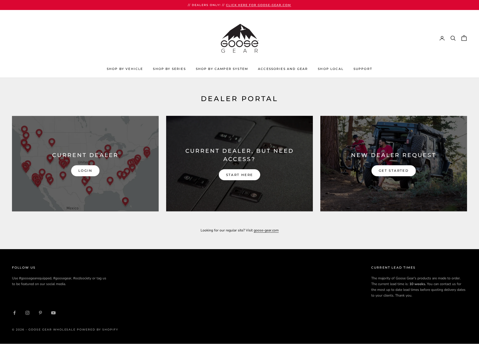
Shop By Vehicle (125, 69)
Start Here (239, 175)
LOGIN (85, 170)
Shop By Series (169, 69)
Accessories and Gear (283, 69)
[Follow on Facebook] (14, 312)
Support (363, 69)
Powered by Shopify (97, 329)
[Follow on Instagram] (27, 312)
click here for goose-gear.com (258, 5)
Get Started (394, 170)
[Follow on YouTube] (53, 312)
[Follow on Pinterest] (40, 312)
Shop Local (331, 69)
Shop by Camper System (222, 69)
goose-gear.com (266, 230)
